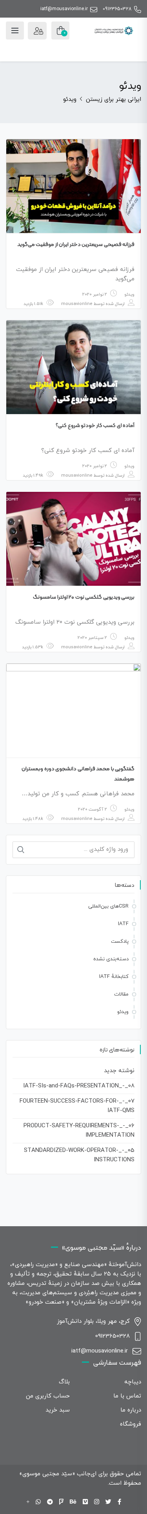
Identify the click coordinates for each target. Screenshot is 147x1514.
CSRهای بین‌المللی (108, 906)
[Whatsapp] (38, 1502)
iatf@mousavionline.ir (64, 9)
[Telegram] (50, 1502)
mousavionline (77, 304)
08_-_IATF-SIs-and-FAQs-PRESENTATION (78, 1086)
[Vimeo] (85, 1502)
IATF (123, 923)
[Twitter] (108, 1502)
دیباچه (132, 1382)
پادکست (120, 941)
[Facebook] (119, 1502)
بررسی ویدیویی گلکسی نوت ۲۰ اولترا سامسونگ (83, 596)
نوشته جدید (119, 1071)
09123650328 (117, 9)
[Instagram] (96, 1502)
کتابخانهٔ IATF (114, 976)
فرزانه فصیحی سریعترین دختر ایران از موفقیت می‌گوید (76, 244)
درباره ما (130, 1410)
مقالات (121, 994)
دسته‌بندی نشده (111, 959)
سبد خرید (57, 1410)
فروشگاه (130, 1424)
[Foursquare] (61, 1502)
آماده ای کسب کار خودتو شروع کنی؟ (95, 425)
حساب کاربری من (48, 1396)
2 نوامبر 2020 (94, 294)
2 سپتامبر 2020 (92, 638)
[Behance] (73, 1502)
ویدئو (129, 294)
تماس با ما (127, 1396)
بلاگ (64, 1382)
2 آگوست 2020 (92, 809)
